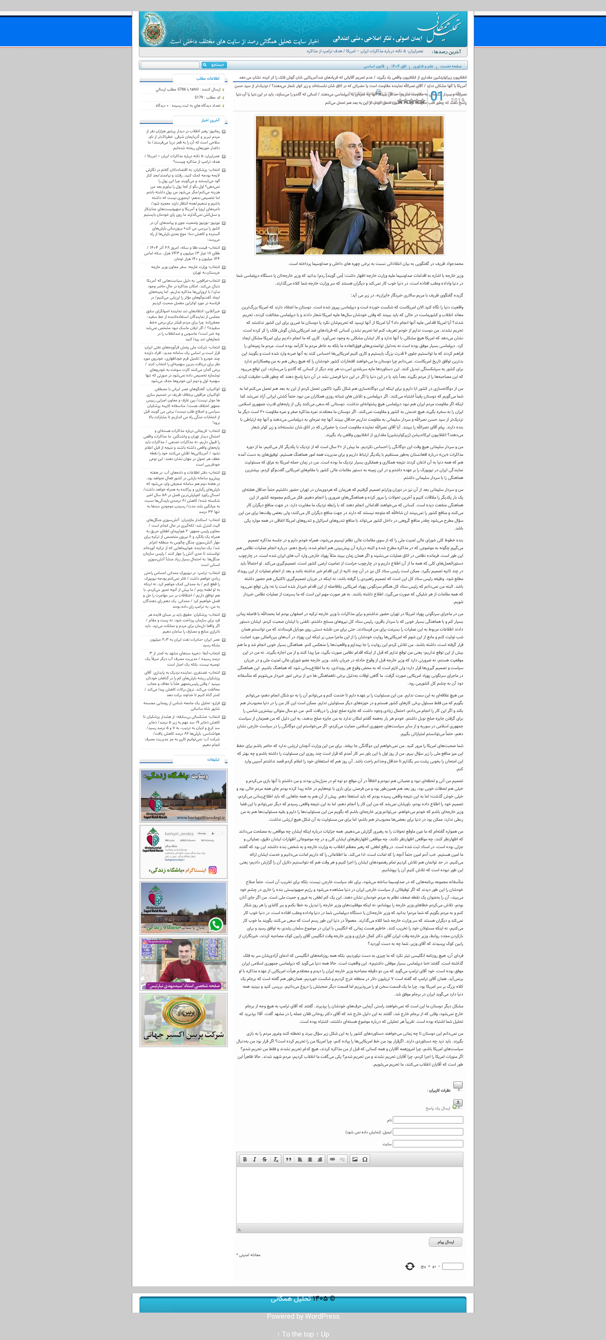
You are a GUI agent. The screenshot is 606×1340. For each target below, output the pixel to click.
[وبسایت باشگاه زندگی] (184, 822)
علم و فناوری (423, 66)
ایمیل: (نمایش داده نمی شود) (368, 1132)
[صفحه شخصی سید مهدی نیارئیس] (184, 990)
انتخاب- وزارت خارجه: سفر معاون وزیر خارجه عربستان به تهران (185, 270)
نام (389, 1120)
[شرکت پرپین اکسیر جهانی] (184, 1046)
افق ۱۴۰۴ (398, 66)
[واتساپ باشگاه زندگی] (184, 934)
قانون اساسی (374, 66)
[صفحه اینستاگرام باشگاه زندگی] (184, 878)
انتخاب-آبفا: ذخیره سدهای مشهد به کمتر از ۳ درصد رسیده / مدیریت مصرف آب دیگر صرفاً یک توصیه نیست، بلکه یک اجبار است (182, 659)
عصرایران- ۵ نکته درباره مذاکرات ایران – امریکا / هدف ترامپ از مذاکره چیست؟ (365, 54)
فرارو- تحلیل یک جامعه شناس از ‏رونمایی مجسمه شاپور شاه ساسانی (181, 706)
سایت (387, 1144)
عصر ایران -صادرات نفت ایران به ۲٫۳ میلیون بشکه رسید (185, 642)
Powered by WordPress (303, 1316)
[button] (245, 1159)
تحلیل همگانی (291, 1298)
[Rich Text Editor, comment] (350, 1195)
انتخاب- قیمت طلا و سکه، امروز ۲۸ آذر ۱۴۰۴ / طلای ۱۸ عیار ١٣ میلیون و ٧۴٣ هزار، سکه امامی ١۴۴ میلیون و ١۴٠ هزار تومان (182, 253)
